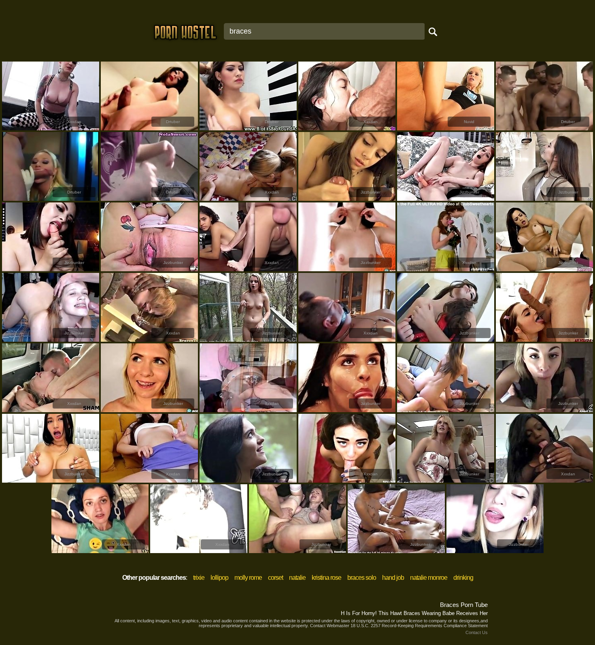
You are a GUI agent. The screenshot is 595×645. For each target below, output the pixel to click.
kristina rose (326, 577)
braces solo (361, 577)
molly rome (248, 577)
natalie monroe (428, 577)
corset (275, 577)
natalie (297, 577)
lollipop (219, 577)
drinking (463, 577)
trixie (198, 577)
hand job (393, 577)
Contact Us (476, 632)
